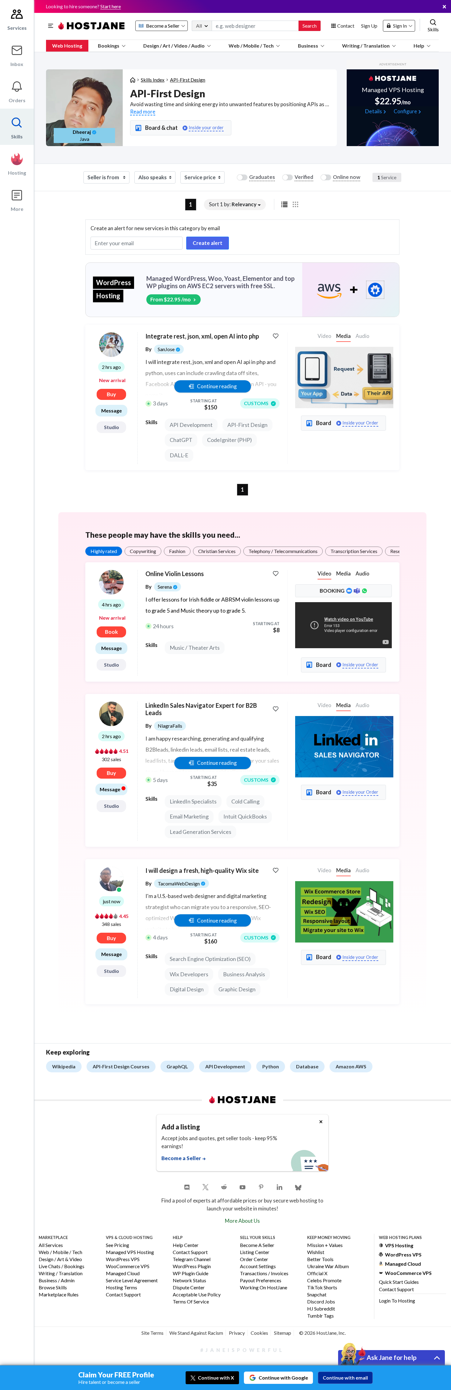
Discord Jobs (321, 1301)
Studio (111, 427)
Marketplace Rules (59, 1294)
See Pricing (117, 1245)
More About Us (242, 1221)
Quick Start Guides (399, 1282)
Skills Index (152, 80)
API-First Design (187, 80)
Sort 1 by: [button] (232, 204)
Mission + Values (325, 1245)
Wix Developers (189, 974)
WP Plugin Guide (190, 1273)
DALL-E (179, 455)
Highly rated (104, 551)
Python (270, 1066)
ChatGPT (181, 439)
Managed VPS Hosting (130, 1252)
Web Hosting (67, 45)
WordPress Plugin (192, 1266)
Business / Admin (57, 1280)
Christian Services (217, 551)
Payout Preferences (260, 1280)
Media (343, 336)
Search (310, 26)
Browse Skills (53, 1287)
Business (308, 45)
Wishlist (315, 1252)
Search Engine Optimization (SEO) (210, 958)
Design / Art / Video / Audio (174, 45)
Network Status (189, 1280)
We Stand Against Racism (196, 1333)
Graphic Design (237, 989)
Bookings (108, 45)
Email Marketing (189, 816)
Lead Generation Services (200, 831)
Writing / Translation (366, 45)
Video (324, 573)
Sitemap (282, 1333)
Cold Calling (245, 801)
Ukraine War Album (328, 1266)
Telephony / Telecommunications (283, 551)
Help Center (186, 1245)
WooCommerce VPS (127, 1266)
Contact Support (123, 1294)
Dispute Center (189, 1287)
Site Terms (152, 1333)
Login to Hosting (397, 1300)
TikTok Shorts (322, 1287)
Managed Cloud (123, 1273)
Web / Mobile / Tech (251, 45)
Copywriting (143, 551)
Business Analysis (244, 974)
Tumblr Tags (320, 1315)
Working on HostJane (263, 1287)
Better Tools (320, 1259)
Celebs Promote (324, 1280)
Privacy (237, 1333)
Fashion (177, 551)
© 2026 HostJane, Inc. (322, 1333)
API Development (191, 424)
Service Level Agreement (132, 1280)
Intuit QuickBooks (245, 816)
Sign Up (369, 26)
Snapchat (316, 1294)
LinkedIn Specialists (193, 801)
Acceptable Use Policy (197, 1294)
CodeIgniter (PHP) (229, 439)
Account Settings (258, 1266)
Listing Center (254, 1252)
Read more (142, 111)
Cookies (259, 1333)
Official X (317, 1273)
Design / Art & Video (60, 1259)
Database (307, 1066)
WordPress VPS (123, 1259)
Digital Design (187, 989)
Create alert (207, 243)
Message (111, 410)
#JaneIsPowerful (242, 1350)
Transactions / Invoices (264, 1273)
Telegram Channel (191, 1259)
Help (419, 45)
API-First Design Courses (121, 1066)
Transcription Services (353, 551)
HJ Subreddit (321, 1308)
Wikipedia (63, 1066)
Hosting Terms (121, 1287)
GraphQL (177, 1066)
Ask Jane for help (392, 1357)
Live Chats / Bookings (61, 1266)
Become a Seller (257, 1245)
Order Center (254, 1259)
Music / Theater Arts (195, 647)
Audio (362, 573)
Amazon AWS (351, 1066)
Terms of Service (191, 1301)
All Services (51, 1245)
